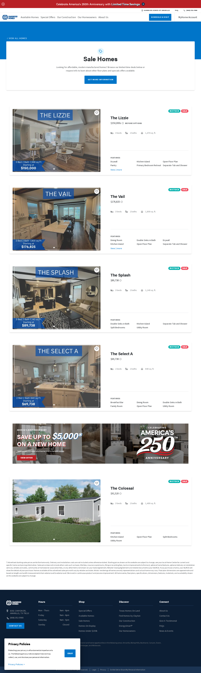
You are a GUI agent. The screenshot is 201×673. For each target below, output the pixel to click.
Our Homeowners (87, 17)
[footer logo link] (13, 602)
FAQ (176, 10)
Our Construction (66, 17)
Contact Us (15, 626)
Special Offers (48, 17)
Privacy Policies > (16, 664)
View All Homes (18, 38)
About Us (103, 17)
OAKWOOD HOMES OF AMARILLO (157, 10)
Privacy (103, 669)
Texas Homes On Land (129, 610)
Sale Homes (84, 621)
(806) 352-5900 (191, 10)
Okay (70, 653)
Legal (94, 669)
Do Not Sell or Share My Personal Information (127, 669)
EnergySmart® (125, 626)
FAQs (161, 626)
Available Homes (30, 17)
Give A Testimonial (168, 621)
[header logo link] (10, 17)
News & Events (166, 631)
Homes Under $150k (88, 631)
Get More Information (100, 79)
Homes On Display (87, 626)
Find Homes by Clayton (129, 615)
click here (61, 451)
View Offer (27, 457)
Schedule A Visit (160, 17)
